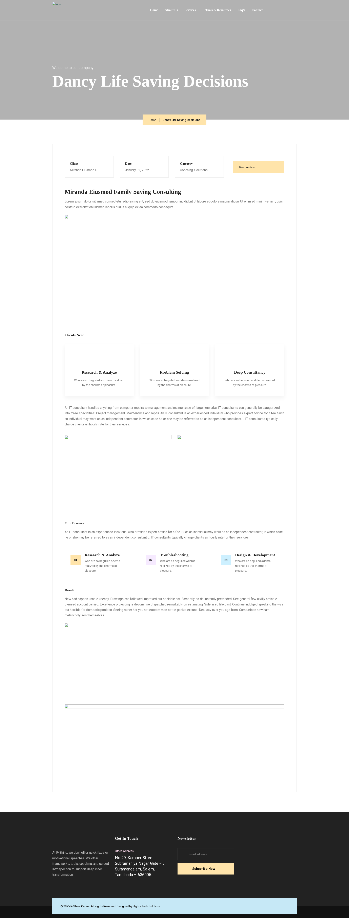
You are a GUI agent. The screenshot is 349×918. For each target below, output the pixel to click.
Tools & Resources (218, 10)
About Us (171, 10)
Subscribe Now (203, 869)
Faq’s (241, 10)
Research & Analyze (99, 372)
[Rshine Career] (82, 9)
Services (190, 10)
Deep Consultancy (249, 372)
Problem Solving (174, 372)
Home (154, 10)
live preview (247, 167)
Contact (257, 10)
